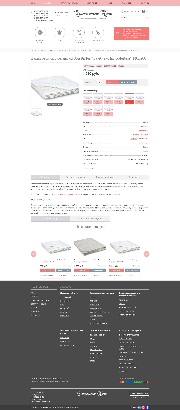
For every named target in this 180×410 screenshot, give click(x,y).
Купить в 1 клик (63, 270)
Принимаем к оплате (127, 379)
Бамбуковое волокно (140, 135)
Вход (126, 12)
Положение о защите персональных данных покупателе (50, 381)
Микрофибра (143, 130)
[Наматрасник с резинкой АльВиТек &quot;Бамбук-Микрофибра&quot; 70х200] (55, 245)
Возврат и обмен (105, 177)
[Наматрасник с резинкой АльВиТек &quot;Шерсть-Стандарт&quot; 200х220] (90, 245)
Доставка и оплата (110, 65)
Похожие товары (50, 218)
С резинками (143, 143)
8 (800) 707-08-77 (41, 18)
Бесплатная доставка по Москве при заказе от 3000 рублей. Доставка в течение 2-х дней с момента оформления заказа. (133, 33)
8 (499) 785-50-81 (41, 11)
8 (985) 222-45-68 (41, 16)
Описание (45, 177)
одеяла (61, 194)
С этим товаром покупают (90, 218)
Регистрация (134, 12)
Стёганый (134, 139)
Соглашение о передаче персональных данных (46, 378)
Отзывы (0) (121, 65)
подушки (69, 194)
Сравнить (90, 168)
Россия (145, 147)
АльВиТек (144, 126)
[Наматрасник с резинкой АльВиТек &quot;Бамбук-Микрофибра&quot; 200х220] (124, 245)
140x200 (145, 151)
